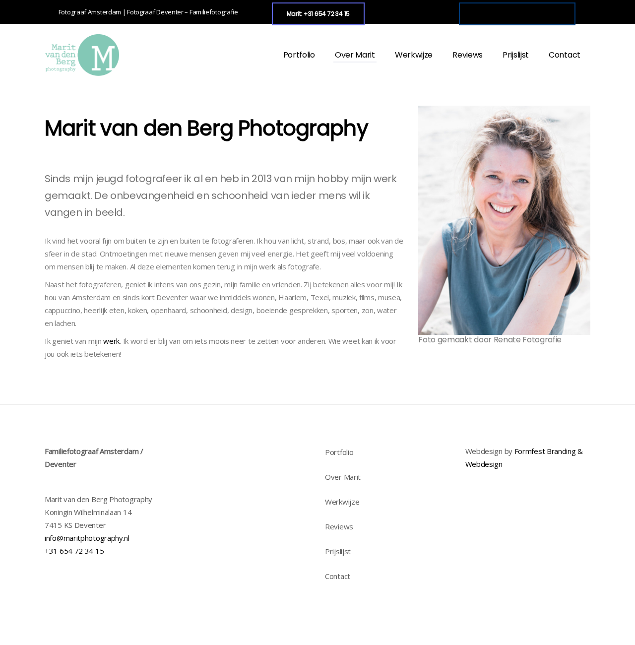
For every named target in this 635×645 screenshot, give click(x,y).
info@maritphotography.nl (87, 538)
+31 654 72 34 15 (74, 551)
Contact (337, 576)
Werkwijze (342, 502)
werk (111, 341)
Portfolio (339, 452)
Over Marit (343, 477)
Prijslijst (338, 551)
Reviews (339, 526)
